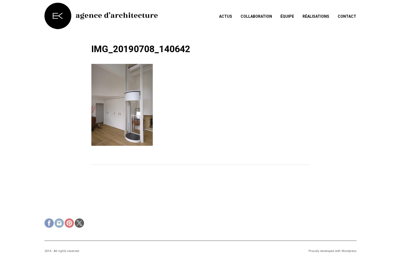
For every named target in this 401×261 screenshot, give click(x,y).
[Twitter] (79, 223)
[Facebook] (49, 223)
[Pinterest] (69, 223)
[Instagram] (59, 223)
